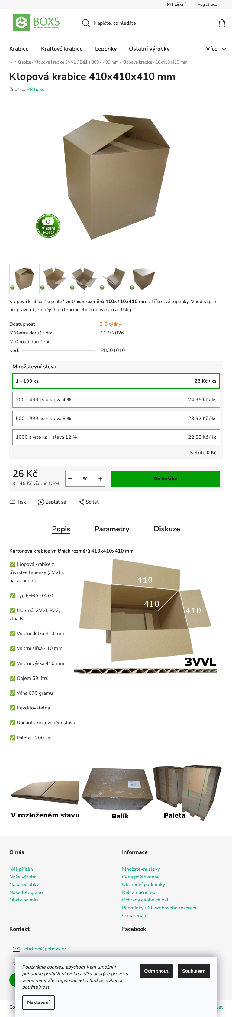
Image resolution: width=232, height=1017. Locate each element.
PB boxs (35, 89)
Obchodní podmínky (143, 885)
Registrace (207, 4)
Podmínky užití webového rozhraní (159, 908)
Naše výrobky (24, 885)
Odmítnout (156, 971)
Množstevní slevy (141, 869)
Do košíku (165, 478)
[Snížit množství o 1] (70, 478)
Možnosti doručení (29, 341)
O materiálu (135, 916)
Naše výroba (22, 877)
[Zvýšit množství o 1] (100, 478)
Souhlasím (193, 971)
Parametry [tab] (112, 529)
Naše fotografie (26, 892)
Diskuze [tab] (167, 529)
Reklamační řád (138, 892)
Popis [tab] (61, 529)
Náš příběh (21, 869)
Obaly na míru (24, 900)
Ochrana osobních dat (145, 900)
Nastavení (38, 1002)
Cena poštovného (141, 877)
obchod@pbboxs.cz (45, 949)
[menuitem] (19, 48)
